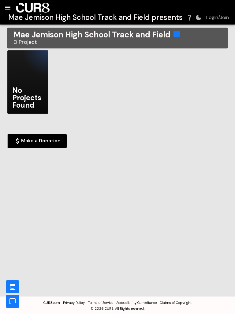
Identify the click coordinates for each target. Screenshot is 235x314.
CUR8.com (51, 303)
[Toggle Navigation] (7, 7)
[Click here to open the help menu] (189, 17)
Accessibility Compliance (136, 303)
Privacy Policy (74, 303)
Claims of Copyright (176, 303)
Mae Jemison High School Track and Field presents (95, 17)
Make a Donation (41, 140)
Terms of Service (100, 303)
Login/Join (217, 17)
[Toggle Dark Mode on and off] (198, 17)
